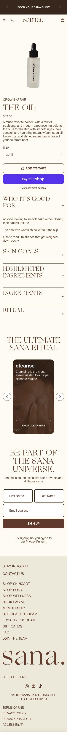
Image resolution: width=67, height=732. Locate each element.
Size (6, 147)
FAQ (6, 632)
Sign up (34, 523)
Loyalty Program (19, 620)
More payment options (33, 187)
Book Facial (14, 602)
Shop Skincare (16, 584)
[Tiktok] (40, 686)
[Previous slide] (7, 7)
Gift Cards (12, 626)
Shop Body (13, 590)
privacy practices (17, 719)
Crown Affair (14, 99)
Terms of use (13, 707)
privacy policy (14, 713)
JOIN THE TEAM (15, 638)
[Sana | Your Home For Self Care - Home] (33, 20)
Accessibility (13, 724)
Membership (14, 608)
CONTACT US (13, 574)
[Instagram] (27, 686)
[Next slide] (60, 7)
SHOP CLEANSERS (33, 425)
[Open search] (12, 20)
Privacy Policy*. (36, 541)
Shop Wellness (17, 596)
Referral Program (20, 614)
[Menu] (4, 20)
